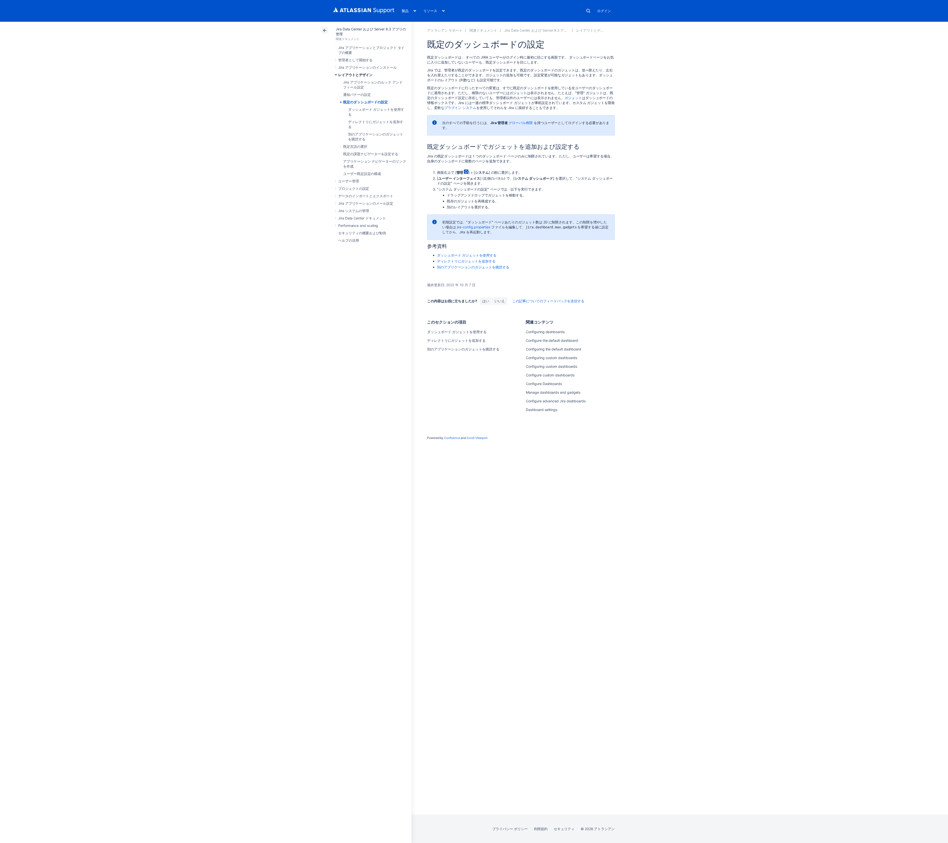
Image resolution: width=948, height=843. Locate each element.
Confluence (452, 438)
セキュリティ (564, 829)
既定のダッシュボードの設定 (365, 102)
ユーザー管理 (348, 181)
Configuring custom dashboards (551, 358)
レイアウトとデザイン (355, 75)
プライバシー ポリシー (510, 829)
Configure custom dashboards (550, 375)
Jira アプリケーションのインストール (367, 67)
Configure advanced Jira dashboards (556, 401)
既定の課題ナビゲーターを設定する (370, 154)
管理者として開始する (355, 60)
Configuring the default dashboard (553, 349)
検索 (588, 11)
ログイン (604, 11)
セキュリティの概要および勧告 (362, 233)
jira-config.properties (473, 227)
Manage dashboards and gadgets (553, 392)
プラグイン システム (460, 108)
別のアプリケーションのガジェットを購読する (473, 267)
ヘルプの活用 (348, 240)
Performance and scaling (358, 225)
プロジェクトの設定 (353, 188)
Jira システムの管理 (353, 211)
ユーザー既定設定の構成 (362, 174)
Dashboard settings (541, 410)
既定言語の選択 (355, 146)
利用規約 (541, 829)
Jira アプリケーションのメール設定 (365, 203)
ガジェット (573, 98)
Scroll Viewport (477, 438)
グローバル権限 (521, 123)
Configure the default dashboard (552, 340)
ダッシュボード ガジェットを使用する (466, 255)
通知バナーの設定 (357, 94)
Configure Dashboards (544, 384)
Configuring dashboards (545, 332)
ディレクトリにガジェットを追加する (466, 261)
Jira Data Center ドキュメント (362, 218)
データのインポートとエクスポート (365, 196)
